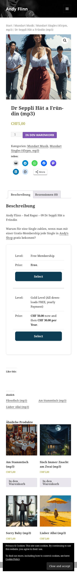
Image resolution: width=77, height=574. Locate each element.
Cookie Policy (13, 559)
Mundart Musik (24, 25)
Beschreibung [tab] (20, 194)
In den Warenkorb (39, 135)
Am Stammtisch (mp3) (52, 400)
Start (9, 25)
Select (38, 276)
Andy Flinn (17, 9)
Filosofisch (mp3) (16, 400)
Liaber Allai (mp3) (17, 407)
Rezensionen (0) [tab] (46, 194)
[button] (64, 40)
